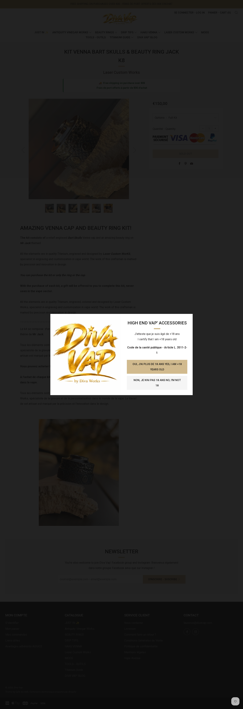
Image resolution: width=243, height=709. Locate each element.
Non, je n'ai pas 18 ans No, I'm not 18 (157, 383)
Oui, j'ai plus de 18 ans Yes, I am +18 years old (157, 367)
